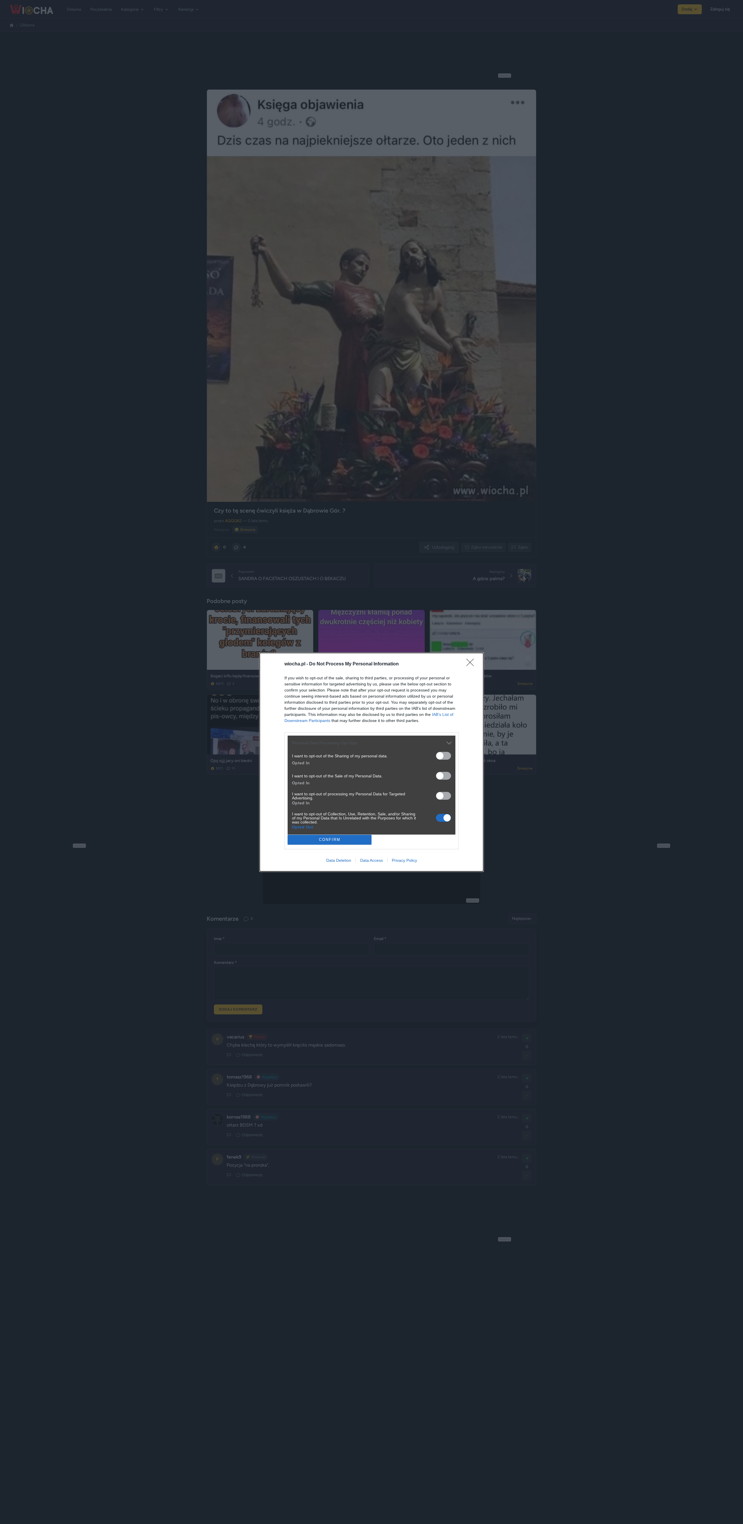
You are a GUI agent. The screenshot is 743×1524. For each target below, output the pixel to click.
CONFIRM (329, 839)
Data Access (371, 860)
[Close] (471, 664)
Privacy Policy (404, 860)
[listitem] (371, 743)
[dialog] (371, 762)
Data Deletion (338, 860)
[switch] (443, 756)
